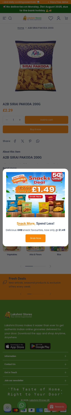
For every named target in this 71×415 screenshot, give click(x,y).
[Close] (61, 175)
